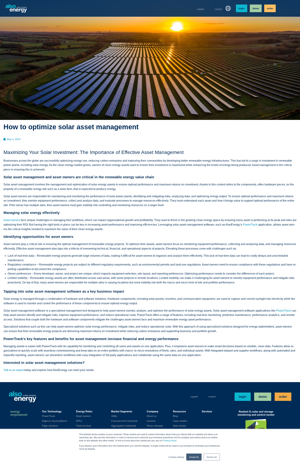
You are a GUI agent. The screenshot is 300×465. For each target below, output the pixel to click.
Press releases (155, 425)
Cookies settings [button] (176, 456)
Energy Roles (84, 411)
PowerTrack (250, 224)
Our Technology (51, 411)
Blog (175, 416)
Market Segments (121, 411)
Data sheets (179, 425)
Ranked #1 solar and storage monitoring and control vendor (256, 413)
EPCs (79, 420)
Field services (83, 425)
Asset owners (11, 220)
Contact (218, 9)
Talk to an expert (13, 370)
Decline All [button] (212, 456)
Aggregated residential (123, 425)
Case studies (180, 420)
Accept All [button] (194, 456)
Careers (151, 420)
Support (200, 9)
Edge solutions (50, 425)
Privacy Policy (169, 440)
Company (152, 411)
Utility (114, 416)
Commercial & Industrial (124, 420)
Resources (179, 411)
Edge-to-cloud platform (54, 420)
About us (151, 416)
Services (207, 411)
